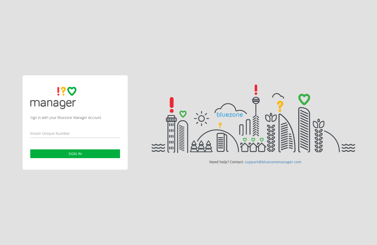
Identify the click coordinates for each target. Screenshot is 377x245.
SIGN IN (75, 153)
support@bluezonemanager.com (273, 161)
